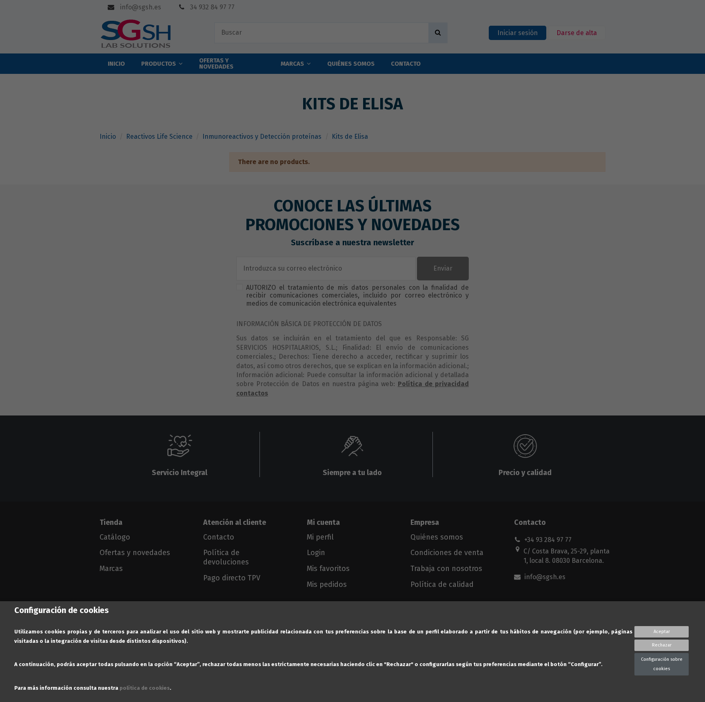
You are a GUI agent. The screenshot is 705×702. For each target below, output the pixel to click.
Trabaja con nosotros (446, 568)
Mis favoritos (328, 568)
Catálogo (115, 537)
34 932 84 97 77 (211, 7)
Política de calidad (442, 584)
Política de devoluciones (226, 557)
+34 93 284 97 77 (548, 540)
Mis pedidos (327, 584)
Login (316, 552)
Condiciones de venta (446, 552)
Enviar (442, 268)
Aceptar (662, 631)
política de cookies (145, 688)
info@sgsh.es (139, 7)
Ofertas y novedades (135, 552)
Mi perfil (320, 537)
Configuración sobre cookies (662, 664)
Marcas (111, 568)
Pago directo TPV (231, 577)
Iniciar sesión (517, 33)
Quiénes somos (436, 537)
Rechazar (662, 645)
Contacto (218, 537)
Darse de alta (576, 33)
